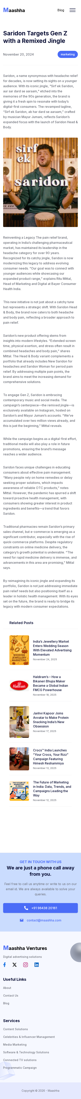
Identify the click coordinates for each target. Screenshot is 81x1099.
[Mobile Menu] (72, 10)
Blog (60, 10)
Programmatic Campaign (20, 1067)
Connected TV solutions (20, 1060)
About (7, 987)
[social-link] (4, 964)
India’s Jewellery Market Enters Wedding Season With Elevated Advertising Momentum (52, 647)
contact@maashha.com (43, 920)
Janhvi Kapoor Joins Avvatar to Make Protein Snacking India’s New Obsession (51, 719)
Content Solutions (15, 1029)
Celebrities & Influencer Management (29, 1036)
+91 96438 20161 (43, 908)
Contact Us (10, 995)
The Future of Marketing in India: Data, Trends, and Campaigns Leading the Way (52, 788)
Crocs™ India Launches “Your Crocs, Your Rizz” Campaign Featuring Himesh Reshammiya (50, 756)
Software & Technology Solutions (26, 1052)
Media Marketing (15, 1044)
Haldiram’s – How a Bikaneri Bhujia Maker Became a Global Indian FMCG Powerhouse (50, 683)
